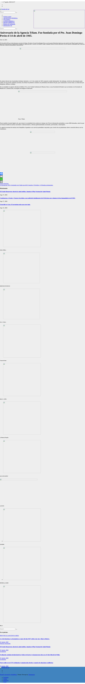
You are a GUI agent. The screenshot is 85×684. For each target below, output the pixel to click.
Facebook (5, 677)
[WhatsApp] (42, 179)
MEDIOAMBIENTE (9, 22)
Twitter (5, 679)
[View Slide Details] (22, 357)
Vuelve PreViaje (4, 183)
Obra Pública (6, 19)
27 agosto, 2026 (4, 642)
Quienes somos (7, 16)
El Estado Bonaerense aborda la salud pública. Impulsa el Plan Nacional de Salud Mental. (25, 191)
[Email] (42, 176)
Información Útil (7, 25)
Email (4, 682)
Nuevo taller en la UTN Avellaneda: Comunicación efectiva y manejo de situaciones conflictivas (26, 662)
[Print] (42, 181)
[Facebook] (42, 173)
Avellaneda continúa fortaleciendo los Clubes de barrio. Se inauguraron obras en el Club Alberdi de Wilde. (30, 654)
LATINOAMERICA (8, 21)
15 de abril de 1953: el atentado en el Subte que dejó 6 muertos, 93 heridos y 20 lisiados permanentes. (26, 185)
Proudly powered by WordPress (8, 674)
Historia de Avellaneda (9, 24)
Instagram (5, 680)
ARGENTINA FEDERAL (10, 18)
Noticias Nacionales (5, 643)
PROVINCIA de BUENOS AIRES (9, 635)
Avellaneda (3, 651)
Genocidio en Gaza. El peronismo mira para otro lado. (15, 204)
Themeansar (31, 674)
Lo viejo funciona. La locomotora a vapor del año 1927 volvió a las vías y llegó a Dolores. (25, 639)
